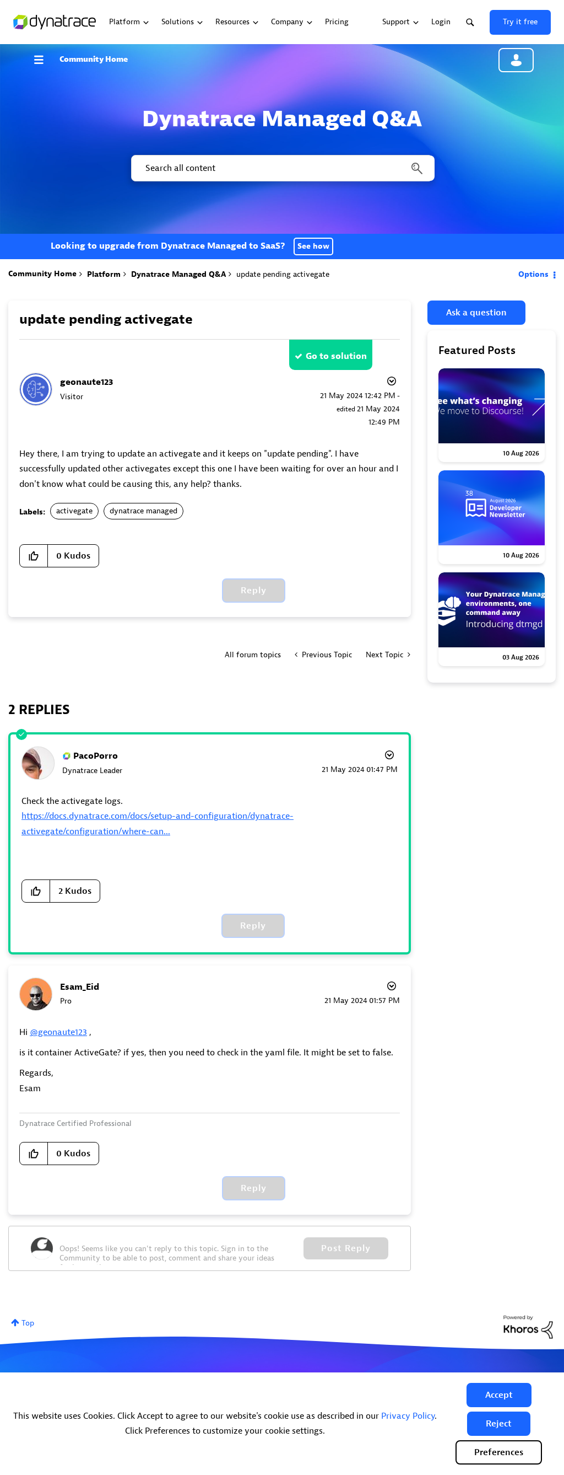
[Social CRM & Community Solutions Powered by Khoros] (528, 1326)
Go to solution (336, 356)
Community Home (93, 59)
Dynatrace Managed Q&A (178, 274)
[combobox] (282, 168)
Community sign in (516, 60)
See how (313, 246)
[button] (499, 1395)
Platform (104, 274)
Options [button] (533, 274)
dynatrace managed (143, 511)
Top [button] (27, 1323)
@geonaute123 (58, 1032)
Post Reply (346, 1248)
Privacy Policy (408, 1416)
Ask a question (476, 312)
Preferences (498, 1452)
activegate (74, 511)
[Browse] (44, 59)
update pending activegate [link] (282, 274)
